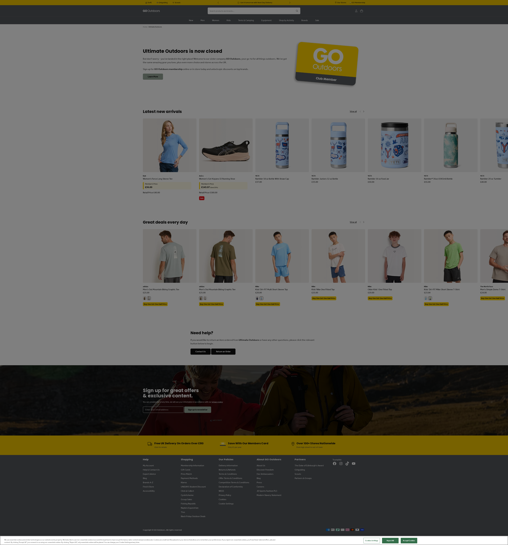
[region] (254, 540)
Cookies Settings (371, 541)
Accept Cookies (409, 541)
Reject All (390, 541)
